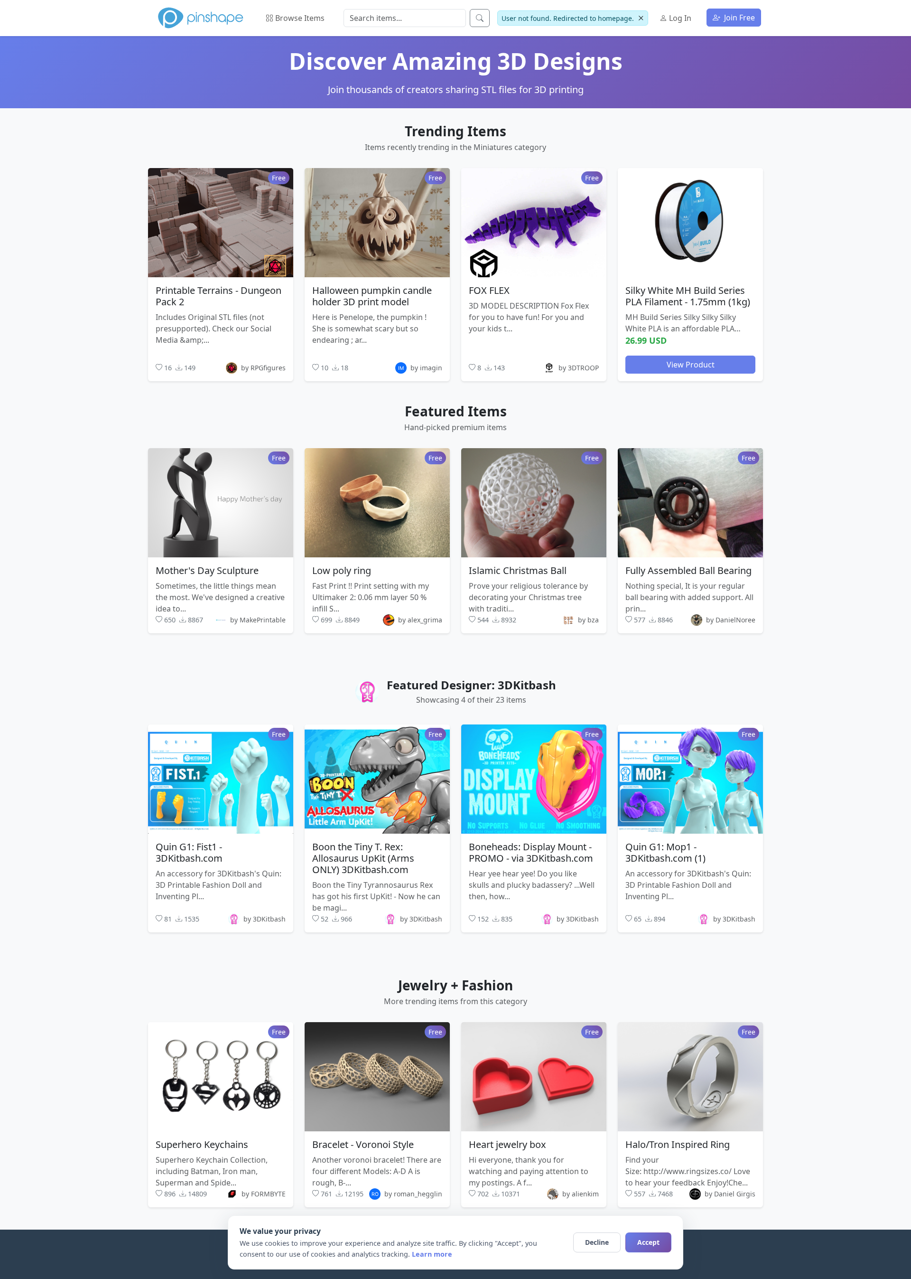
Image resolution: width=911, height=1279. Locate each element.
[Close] (641, 18)
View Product (691, 364)
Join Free (738, 17)
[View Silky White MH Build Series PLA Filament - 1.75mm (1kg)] (690, 222)
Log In (679, 18)
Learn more (432, 1254)
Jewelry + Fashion (455, 985)
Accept (648, 1242)
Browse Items (299, 18)
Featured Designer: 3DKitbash (471, 685)
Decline (597, 1242)
